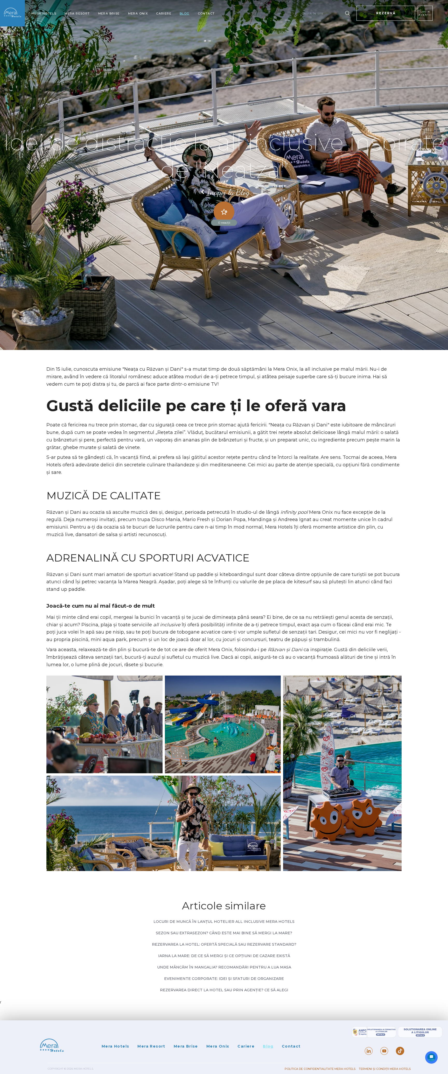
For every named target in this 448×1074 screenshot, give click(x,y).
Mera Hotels (43, 13)
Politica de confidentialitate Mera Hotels (320, 1069)
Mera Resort (77, 13)
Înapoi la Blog (228, 192)
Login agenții (425, 13)
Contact (206, 13)
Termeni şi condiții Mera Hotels (385, 1069)
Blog (185, 13)
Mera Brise (109, 13)
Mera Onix (138, 13)
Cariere (163, 13)
